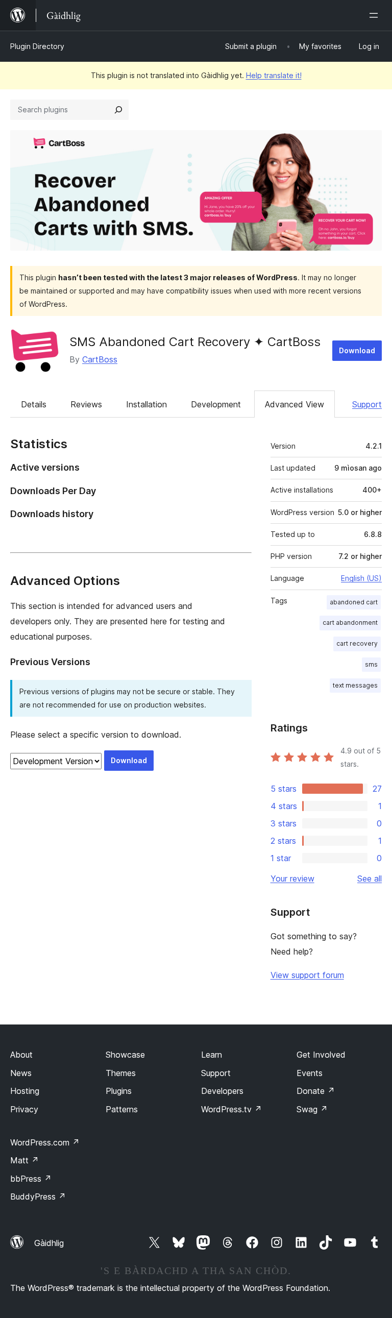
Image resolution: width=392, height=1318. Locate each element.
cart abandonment (350, 622)
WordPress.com (45, 1142)
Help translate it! (274, 75)
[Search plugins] (118, 110)
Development (216, 404)
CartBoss (99, 359)
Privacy (24, 1109)
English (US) (361, 578)
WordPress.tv (231, 1109)
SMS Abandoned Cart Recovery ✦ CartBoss (195, 341)
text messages (355, 685)
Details (33, 404)
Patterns (122, 1109)
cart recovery (357, 643)
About (21, 1054)
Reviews (86, 404)
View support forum (307, 975)
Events (310, 1073)
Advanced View (294, 404)
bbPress (31, 1179)
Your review (292, 878)
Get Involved (321, 1054)
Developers (222, 1091)
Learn (211, 1054)
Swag (312, 1109)
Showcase (125, 1054)
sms (371, 664)
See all (369, 878)
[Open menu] (375, 15)
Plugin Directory (37, 46)
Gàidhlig (49, 1243)
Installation (146, 404)
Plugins (119, 1091)
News (21, 1073)
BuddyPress (38, 1196)
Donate (316, 1091)
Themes (121, 1073)
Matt (24, 1160)
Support (367, 404)
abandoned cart (354, 602)
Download (357, 350)
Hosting (24, 1091)
